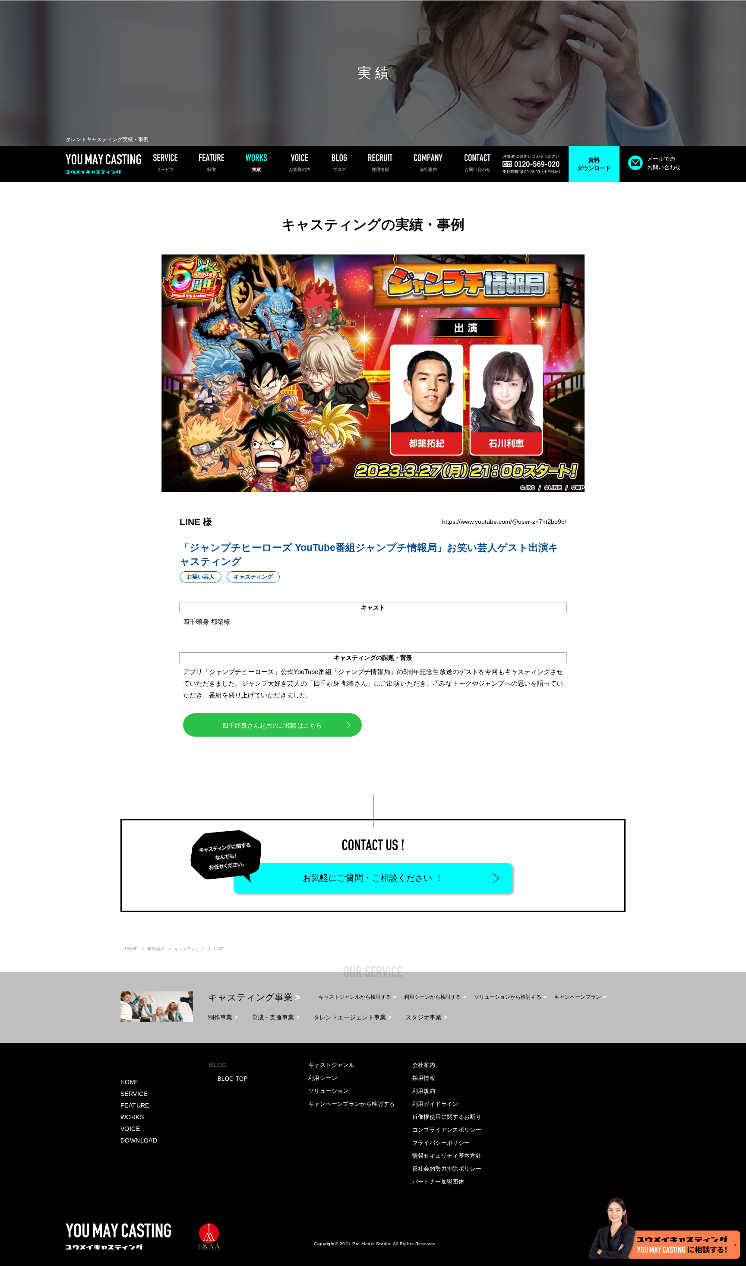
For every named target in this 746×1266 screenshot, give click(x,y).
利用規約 (424, 1091)
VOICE (130, 1128)
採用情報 (424, 1078)
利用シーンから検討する (432, 997)
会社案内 (424, 1065)
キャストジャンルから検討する (355, 997)
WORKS (132, 1117)
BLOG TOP (233, 1079)
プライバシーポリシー (441, 1142)
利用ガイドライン (435, 1104)
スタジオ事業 (423, 1017)
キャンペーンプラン (577, 997)
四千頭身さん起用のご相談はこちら (272, 725)
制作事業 (220, 1017)
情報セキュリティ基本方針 (447, 1155)
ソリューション (328, 1091)
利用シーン (322, 1078)
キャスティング (189, 948)
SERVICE (134, 1093)
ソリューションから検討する (507, 997)
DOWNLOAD (138, 1140)
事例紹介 (155, 948)
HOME (129, 1082)
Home (131, 948)
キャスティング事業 (250, 997)
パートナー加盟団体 (438, 1181)
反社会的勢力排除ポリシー (447, 1168)
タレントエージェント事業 (349, 1017)
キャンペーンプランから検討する (351, 1104)
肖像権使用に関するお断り (447, 1117)
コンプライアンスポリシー (447, 1130)
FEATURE (134, 1105)
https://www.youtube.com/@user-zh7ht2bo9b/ (504, 521)
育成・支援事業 (273, 1017)
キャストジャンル (331, 1065)
